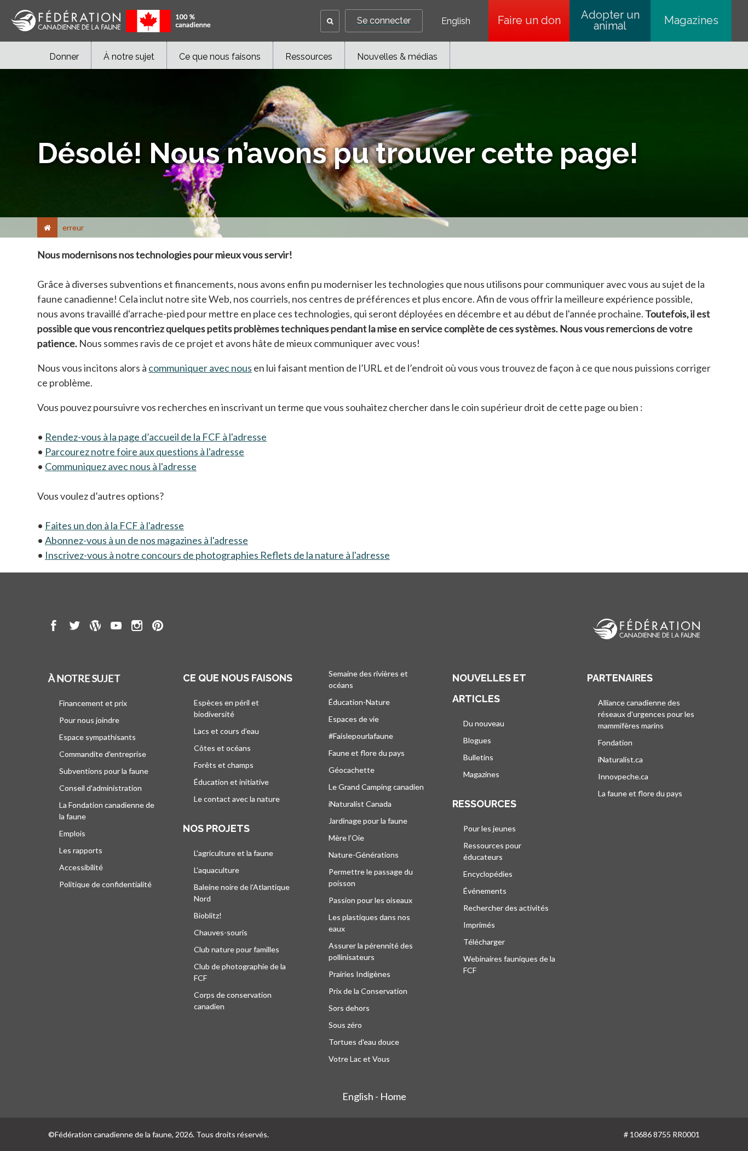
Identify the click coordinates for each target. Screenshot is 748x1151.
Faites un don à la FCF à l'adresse (114, 525)
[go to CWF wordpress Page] (95, 627)
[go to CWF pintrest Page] (157, 627)
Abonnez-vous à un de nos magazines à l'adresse (146, 540)
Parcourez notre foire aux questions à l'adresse (144, 452)
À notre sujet (128, 56)
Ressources (308, 56)
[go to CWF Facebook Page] (53, 627)
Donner (64, 56)
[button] (330, 21)
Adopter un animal (610, 20)
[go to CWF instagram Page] (136, 627)
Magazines (691, 20)
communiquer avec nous (200, 368)
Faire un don (533, 20)
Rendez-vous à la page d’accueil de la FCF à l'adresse (156, 437)
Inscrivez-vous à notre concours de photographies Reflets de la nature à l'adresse (217, 555)
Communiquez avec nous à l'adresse (121, 466)
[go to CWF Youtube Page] (116, 627)
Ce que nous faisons (220, 56)
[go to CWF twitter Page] (74, 627)
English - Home (374, 1096)
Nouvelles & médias (397, 56)
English (455, 21)
